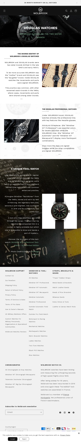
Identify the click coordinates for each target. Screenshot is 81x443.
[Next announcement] (77, 3)
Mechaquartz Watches (37, 331)
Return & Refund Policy (14, 290)
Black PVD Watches (36, 350)
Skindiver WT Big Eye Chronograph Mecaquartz (18, 385)
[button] (4, 10)
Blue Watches (34, 355)
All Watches (33, 278)
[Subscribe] (40, 412)
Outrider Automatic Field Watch (38, 308)
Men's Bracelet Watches (38, 336)
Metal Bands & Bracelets (62, 283)
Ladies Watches (35, 341)
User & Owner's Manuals (14, 309)
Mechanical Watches (37, 326)
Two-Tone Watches (36, 345)
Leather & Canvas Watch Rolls (64, 307)
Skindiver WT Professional (39, 283)
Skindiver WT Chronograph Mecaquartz (20, 374)
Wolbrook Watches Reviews (15, 332)
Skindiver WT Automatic (38, 287)
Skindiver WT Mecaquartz (39, 292)
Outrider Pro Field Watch (38, 314)
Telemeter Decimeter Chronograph (18, 379)
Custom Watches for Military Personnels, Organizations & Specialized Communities (16, 323)
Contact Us (9, 276)
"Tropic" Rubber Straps (61, 278)
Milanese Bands (58, 297)
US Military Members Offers (15, 314)
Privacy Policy (10, 295)
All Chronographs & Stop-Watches (18, 370)
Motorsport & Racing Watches (37, 320)
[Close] (79, 433)
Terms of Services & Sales (15, 299)
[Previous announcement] (4, 3)
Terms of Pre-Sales (12, 304)
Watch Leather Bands (61, 287)
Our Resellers (10, 280)
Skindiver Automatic (36, 297)
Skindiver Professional (37, 302)
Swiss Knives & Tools (61, 302)
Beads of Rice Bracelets (62, 292)
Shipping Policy (11, 285)
